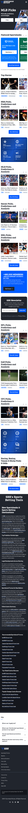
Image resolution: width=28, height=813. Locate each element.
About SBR (3, 786)
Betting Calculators (5, 758)
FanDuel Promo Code (7, 649)
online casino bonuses (11, 622)
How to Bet (3, 761)
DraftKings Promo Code (8, 646)
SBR (4, 516)
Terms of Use (4, 775)
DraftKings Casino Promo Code (10, 682)
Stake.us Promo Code (7, 703)
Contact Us (3, 777)
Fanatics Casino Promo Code (9, 685)
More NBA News (14, 132)
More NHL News (14, 265)
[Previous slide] (23, 75)
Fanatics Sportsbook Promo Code (10, 652)
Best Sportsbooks (5, 767)
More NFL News (14, 355)
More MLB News (14, 197)
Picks (7, 20)
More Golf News (14, 392)
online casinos (14, 609)
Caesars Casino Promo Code (9, 679)
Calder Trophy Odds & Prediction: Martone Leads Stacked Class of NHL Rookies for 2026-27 (8, 257)
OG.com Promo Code (7, 664)
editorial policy (16, 528)
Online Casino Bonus (5, 769)
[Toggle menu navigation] (26, 2)
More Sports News (14, 488)
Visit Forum (8, 288)
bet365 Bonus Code (7, 637)
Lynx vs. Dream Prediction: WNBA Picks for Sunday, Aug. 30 (9, 92)
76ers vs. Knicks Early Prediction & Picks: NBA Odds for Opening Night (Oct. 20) (9, 124)
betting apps (7, 528)
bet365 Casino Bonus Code (9, 673)
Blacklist (3, 755)
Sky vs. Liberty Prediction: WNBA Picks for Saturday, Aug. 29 (8, 480)
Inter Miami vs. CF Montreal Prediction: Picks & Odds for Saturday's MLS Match (9, 226)
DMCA (2, 783)
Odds (21, 20)
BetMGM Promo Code (7, 640)
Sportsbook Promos (5, 753)
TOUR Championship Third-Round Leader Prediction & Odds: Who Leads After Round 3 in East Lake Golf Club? (9, 384)
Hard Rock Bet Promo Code (9, 655)
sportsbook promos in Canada (14, 600)
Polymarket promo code (8, 552)
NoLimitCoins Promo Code (9, 706)
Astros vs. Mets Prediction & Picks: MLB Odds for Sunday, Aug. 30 (9, 189)
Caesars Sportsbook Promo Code (10, 643)
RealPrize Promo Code (8, 700)
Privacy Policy (21, 316)
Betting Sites (4, 764)
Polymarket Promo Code (8, 667)
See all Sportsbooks (14, 65)
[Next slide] (26, 35)
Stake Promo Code (7, 658)
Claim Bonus (8, 52)
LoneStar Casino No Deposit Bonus (11, 697)
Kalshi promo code (17, 550)
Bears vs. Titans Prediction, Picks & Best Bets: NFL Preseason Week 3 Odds (9, 347)
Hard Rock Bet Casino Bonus (9, 688)
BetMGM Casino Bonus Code (9, 676)
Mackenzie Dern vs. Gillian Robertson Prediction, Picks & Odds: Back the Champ (9, 421)
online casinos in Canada (13, 625)
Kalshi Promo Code (7, 661)
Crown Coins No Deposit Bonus (10, 694)
